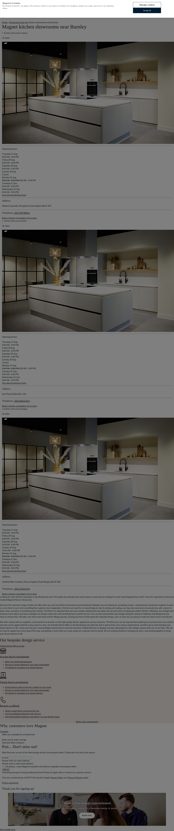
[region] (87, 9)
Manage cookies (147, 5)
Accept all (147, 10)
